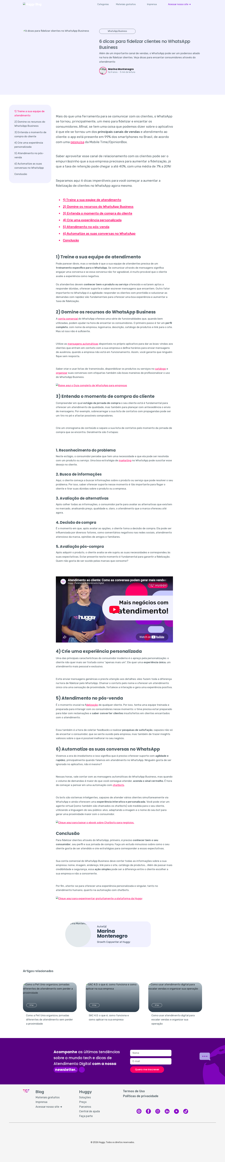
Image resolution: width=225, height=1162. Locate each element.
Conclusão (20, 174)
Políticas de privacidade (140, 1096)
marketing (125, 460)
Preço (83, 1102)
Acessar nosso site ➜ (179, 4)
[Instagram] (157, 1113)
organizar (61, 372)
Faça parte (86, 1116)
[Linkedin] (167, 1113)
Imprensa (152, 4)
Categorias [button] (103, 4)
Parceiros (85, 1106)
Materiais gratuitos (126, 4)
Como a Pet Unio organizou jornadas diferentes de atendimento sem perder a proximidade (49, 1019)
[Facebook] (148, 1113)
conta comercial (68, 318)
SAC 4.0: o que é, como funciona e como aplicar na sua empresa (109, 1017)
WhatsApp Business (117, 31)
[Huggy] (139, 1113)
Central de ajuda (89, 1111)
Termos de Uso (134, 1091)
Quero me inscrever (147, 1069)
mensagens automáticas (83, 343)
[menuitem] (126, 4)
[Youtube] (176, 1113)
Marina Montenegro (121, 69)
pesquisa (77, 142)
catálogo (160, 368)
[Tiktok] (185, 1113)
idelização (92, 704)
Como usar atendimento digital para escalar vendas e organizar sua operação (173, 1019)
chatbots (118, 785)
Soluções (85, 1097)
